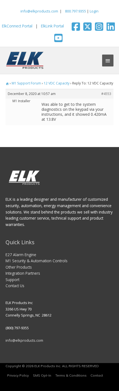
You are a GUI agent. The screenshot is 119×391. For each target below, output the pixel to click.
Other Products (19, 267)
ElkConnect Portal (17, 26)
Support (12, 279)
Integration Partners (23, 273)
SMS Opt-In (42, 375)
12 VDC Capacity (56, 83)
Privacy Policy (18, 375)
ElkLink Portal (52, 26)
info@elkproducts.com (39, 11)
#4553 (106, 93)
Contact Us (15, 285)
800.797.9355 (75, 11)
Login (94, 11)
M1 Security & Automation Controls (37, 260)
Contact (96, 375)
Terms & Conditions (71, 375)
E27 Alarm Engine (21, 254)
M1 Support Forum (26, 83)
